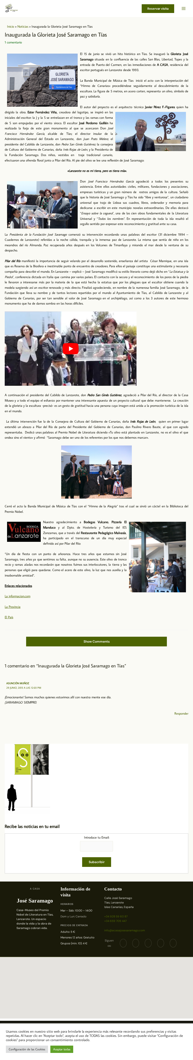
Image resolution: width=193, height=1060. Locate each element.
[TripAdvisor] (160, 943)
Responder (181, 713)
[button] (158, 8)
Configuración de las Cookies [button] (27, 1049)
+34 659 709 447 (115, 921)
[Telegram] (148, 943)
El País (9, 617)
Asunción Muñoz (17, 683)
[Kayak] (173, 943)
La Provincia (12, 607)
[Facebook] (123, 943)
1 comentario (13, 42)
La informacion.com (17, 596)
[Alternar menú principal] (184, 8)
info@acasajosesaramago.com (124, 930)
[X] (135, 943)
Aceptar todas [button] (61, 1049)
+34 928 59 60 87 (116, 916)
